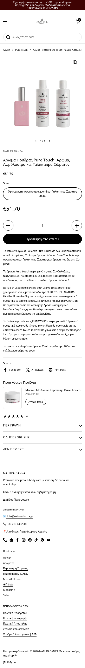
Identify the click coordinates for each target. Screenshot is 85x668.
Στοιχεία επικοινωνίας (16, 629)
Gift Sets (8, 584)
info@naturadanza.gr (19, 516)
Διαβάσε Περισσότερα (16, 499)
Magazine (9, 590)
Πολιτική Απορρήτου (15, 613)
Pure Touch (21, 49)
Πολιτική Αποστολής (15, 623)
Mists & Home (11, 579)
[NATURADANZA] (41, 21)
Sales (6, 595)
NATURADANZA (48, 651)
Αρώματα (8, 563)
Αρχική (6, 49)
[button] (78, 21)
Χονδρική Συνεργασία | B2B (20, 634)
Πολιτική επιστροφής (15, 618)
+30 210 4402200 (17, 524)
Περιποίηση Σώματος (15, 568)
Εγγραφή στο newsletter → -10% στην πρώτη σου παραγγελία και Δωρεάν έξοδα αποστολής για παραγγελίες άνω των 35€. (42, 5)
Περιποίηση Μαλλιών (15, 574)
